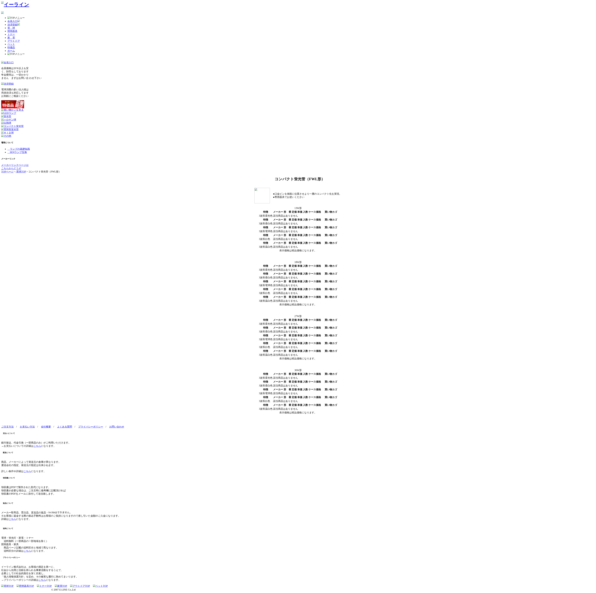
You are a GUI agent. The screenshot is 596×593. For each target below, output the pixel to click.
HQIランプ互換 (17, 152)
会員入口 (12, 21)
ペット (11, 44)
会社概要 (46, 426)
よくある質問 (64, 426)
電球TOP (21, 171)
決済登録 (12, 24)
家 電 (11, 37)
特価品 (11, 47)
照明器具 (12, 31)
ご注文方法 (7, 426)
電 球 (11, 28)
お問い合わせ (116, 426)
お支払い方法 (27, 426)
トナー (11, 34)
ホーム (11, 50)
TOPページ (7, 171)
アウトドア (13, 41)
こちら (37, 446)
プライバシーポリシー (90, 426)
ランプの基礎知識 (18, 149)
